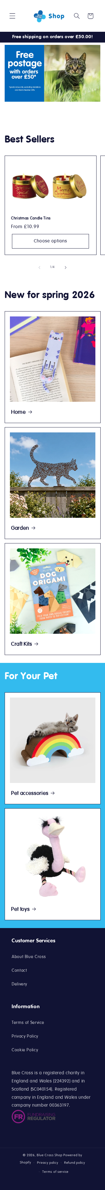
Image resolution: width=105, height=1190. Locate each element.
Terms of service (55, 1172)
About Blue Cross (29, 957)
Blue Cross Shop (49, 1155)
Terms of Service (28, 1023)
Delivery (19, 984)
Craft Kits (21, 644)
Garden (20, 528)
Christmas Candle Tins (31, 218)
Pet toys (20, 909)
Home (18, 412)
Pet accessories (29, 793)
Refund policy (74, 1163)
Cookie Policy (25, 1050)
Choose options (50, 241)
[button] (12, 16)
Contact (19, 971)
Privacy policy (47, 1163)
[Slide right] (65, 267)
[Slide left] (39, 267)
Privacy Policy (25, 1036)
